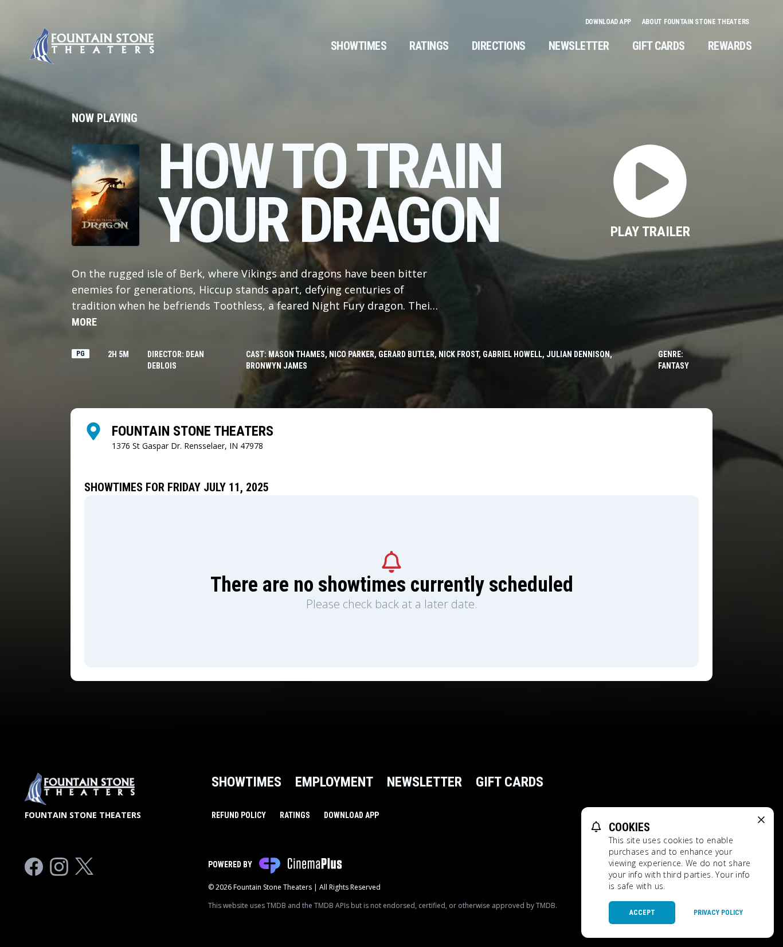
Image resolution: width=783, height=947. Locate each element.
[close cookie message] (761, 819)
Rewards (730, 46)
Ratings (429, 46)
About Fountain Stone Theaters (695, 22)
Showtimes (359, 46)
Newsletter (579, 46)
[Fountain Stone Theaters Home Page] (92, 46)
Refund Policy (239, 815)
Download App (609, 22)
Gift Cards (658, 46)
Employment (334, 782)
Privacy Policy (718, 913)
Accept (642, 913)
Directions (499, 46)
